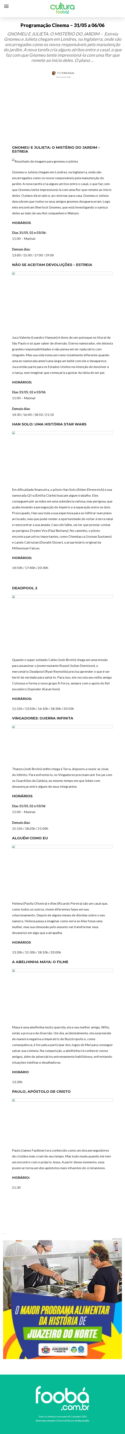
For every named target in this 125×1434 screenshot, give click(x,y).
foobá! (62, 12)
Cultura (62, 7)
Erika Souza (68, 72)
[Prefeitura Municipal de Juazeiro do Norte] (62, 1299)
